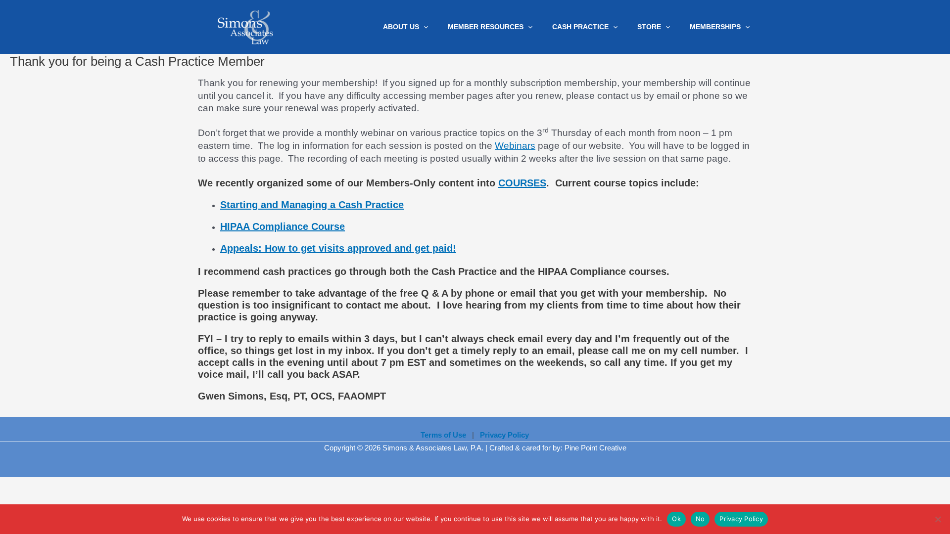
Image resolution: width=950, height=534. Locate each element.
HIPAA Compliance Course (282, 226)
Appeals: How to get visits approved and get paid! (338, 248)
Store (649, 27)
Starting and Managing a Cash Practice (312, 204)
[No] (938, 519)
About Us (401, 27)
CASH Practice (580, 27)
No (700, 519)
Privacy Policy (741, 519)
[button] (423, 27)
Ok (676, 519)
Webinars (515, 145)
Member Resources (485, 27)
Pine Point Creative (595, 448)
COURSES (522, 183)
